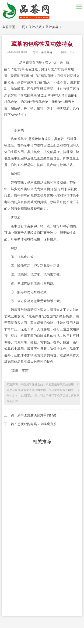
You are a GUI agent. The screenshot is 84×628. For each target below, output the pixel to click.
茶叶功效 (35, 27)
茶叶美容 (52, 27)
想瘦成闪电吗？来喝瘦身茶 (36, 424)
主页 (21, 27)
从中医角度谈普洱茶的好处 (36, 415)
